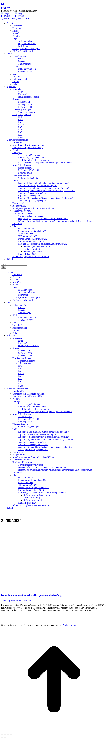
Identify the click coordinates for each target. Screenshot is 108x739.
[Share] (5, 734)
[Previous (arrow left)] (2, 737)
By (15, 600)
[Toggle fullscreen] (8, 734)
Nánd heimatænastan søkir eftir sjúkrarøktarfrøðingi (31, 595)
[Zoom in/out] (11, 734)
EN (2, 3)
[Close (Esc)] (2, 734)
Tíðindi (4, 600)
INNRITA (5, 8)
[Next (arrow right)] (5, 737)
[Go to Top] (54, 731)
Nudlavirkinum (69, 625)
